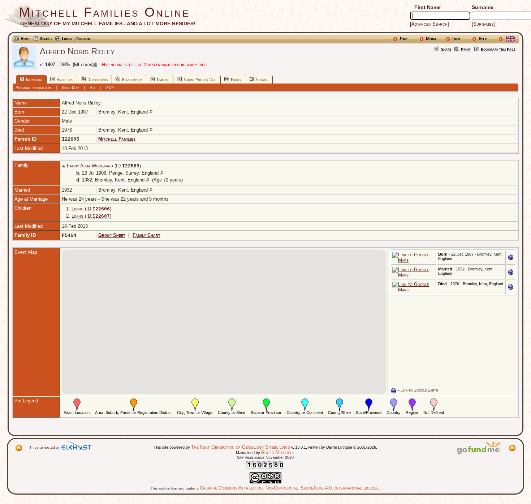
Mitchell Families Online (104, 12)
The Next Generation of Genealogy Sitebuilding (240, 447)
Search (46, 38)
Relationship (132, 79)
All (92, 87)
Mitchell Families (116, 139)
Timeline (162, 79)
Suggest (261, 79)
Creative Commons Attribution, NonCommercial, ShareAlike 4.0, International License (289, 488)
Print (466, 49)
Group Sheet (111, 235)
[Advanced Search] (429, 24)
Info (456, 38)
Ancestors (65, 79)
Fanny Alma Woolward (90, 165)
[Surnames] (483, 24)
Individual (34, 79)
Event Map (70, 87)
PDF (110, 87)
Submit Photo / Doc (200, 79)
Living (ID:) (91, 209)
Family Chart (146, 235)
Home (25, 38)
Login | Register (76, 38)
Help (483, 38)
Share (446, 49)
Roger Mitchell (277, 452)
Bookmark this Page (498, 49)
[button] (224, 317)
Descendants (97, 79)
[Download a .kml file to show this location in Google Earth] (510, 258)
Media (431, 38)
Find (403, 38)
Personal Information (33, 87)
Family (236, 79)
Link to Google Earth (419, 390)
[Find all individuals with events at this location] (150, 112)
